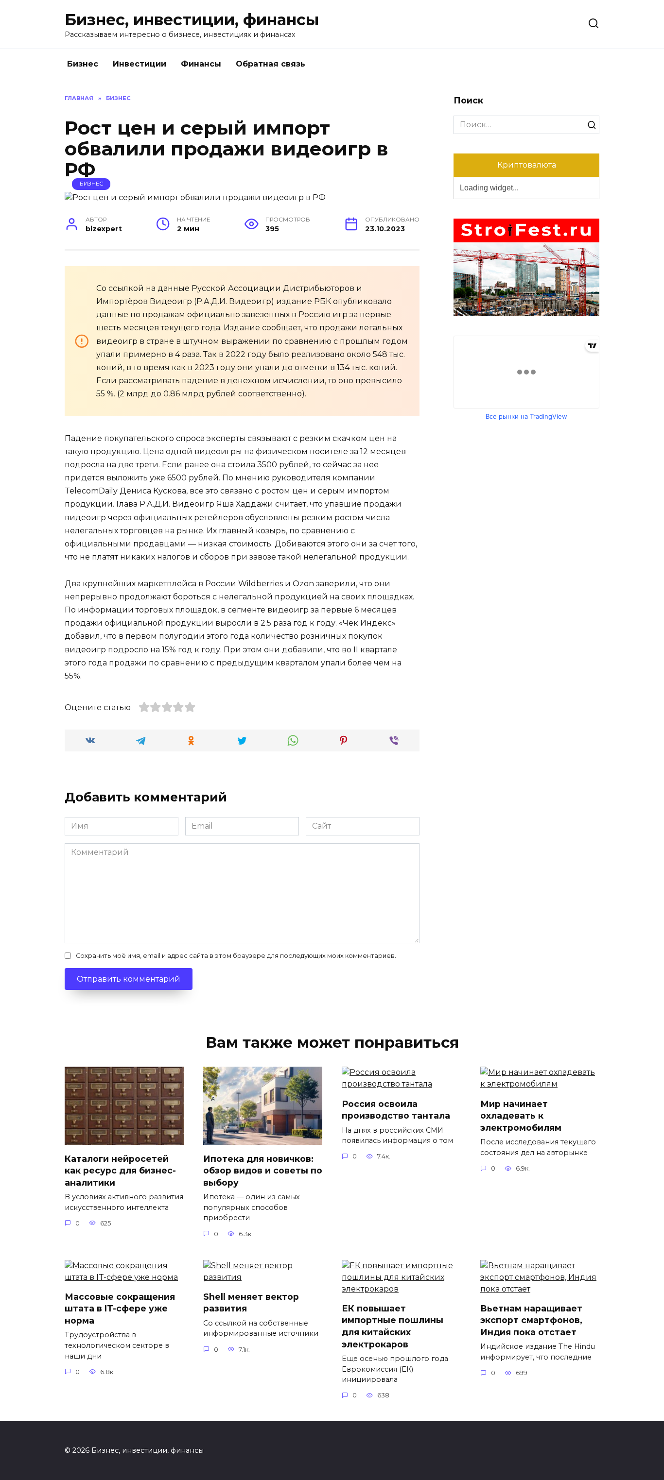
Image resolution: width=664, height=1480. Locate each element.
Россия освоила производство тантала (396, 1109)
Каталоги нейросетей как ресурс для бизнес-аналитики (120, 1170)
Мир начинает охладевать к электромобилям (520, 1115)
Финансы (201, 63)
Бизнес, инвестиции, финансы (192, 19)
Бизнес (82, 63)
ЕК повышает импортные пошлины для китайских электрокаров (392, 1326)
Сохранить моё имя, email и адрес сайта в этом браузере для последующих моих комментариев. (236, 955)
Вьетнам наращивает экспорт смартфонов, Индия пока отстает (531, 1320)
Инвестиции (139, 63)
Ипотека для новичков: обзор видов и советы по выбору (262, 1170)
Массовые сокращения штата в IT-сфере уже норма (120, 1309)
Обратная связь (270, 63)
